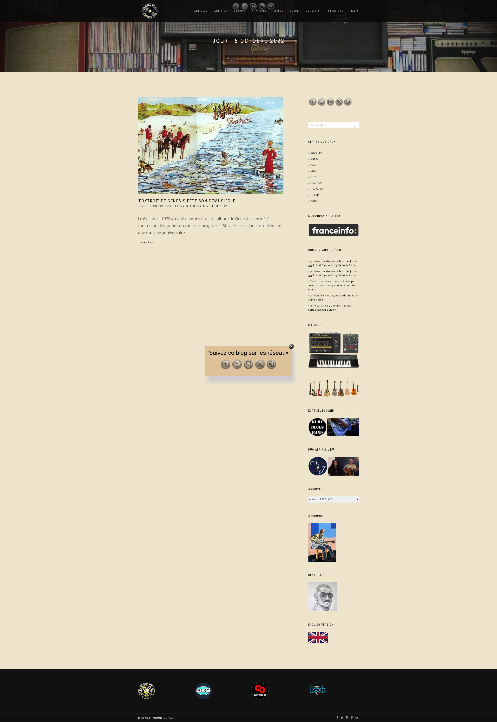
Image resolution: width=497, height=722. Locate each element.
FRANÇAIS (316, 183)
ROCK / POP (219, 206)
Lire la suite (144, 242)
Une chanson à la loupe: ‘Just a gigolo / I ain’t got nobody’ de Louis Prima (332, 285)
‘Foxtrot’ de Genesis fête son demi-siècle (186, 201)
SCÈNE (294, 11)
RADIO (354, 11)
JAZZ (313, 165)
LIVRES (278, 11)
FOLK (313, 177)
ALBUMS (205, 206)
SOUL (313, 171)
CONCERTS (313, 11)
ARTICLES (200, 11)
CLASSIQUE (316, 189)
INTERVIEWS (335, 11)
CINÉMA (314, 195)
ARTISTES (220, 11)
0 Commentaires (186, 206)
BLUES (314, 159)
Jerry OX (315, 305)
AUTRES (315, 201)
